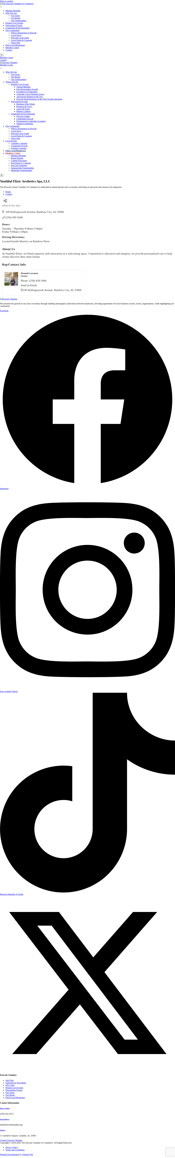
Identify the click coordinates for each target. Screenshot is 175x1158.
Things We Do (11, 82)
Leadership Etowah (24, 119)
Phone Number (5, 1108)
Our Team (15, 15)
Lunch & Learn (23, 109)
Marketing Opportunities (21, 170)
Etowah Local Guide (20, 38)
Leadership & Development (17, 28)
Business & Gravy (24, 106)
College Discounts (19, 160)
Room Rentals (17, 158)
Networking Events (13, 25)
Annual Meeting (23, 87)
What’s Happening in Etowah (24, 33)
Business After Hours (25, 104)
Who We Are (11, 13)
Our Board (15, 18)
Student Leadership (24, 124)
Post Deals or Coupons (21, 163)
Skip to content (6, 1)
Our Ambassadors (18, 20)
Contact (8, 50)
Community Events (19, 146)
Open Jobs (15, 43)
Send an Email (29, 285)
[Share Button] (5, 201)
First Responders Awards (27, 89)
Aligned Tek (27, 1154)
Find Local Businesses (15, 45)
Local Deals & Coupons (21, 40)
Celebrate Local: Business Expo (30, 94)
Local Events (11, 141)
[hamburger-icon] (1, 6)
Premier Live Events (14, 23)
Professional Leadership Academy (31, 121)
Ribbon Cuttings (23, 111)
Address (2, 1130)
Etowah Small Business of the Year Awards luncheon (39, 99)
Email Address (4, 1119)
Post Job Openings (19, 165)
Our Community (12, 30)
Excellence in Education (26, 92)
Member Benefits (12, 11)
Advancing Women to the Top (29, 96)
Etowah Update (23, 116)
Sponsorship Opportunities (22, 168)
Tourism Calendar (18, 148)
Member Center (12, 47)
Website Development (9, 1154)
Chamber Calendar (19, 143)
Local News (16, 35)
